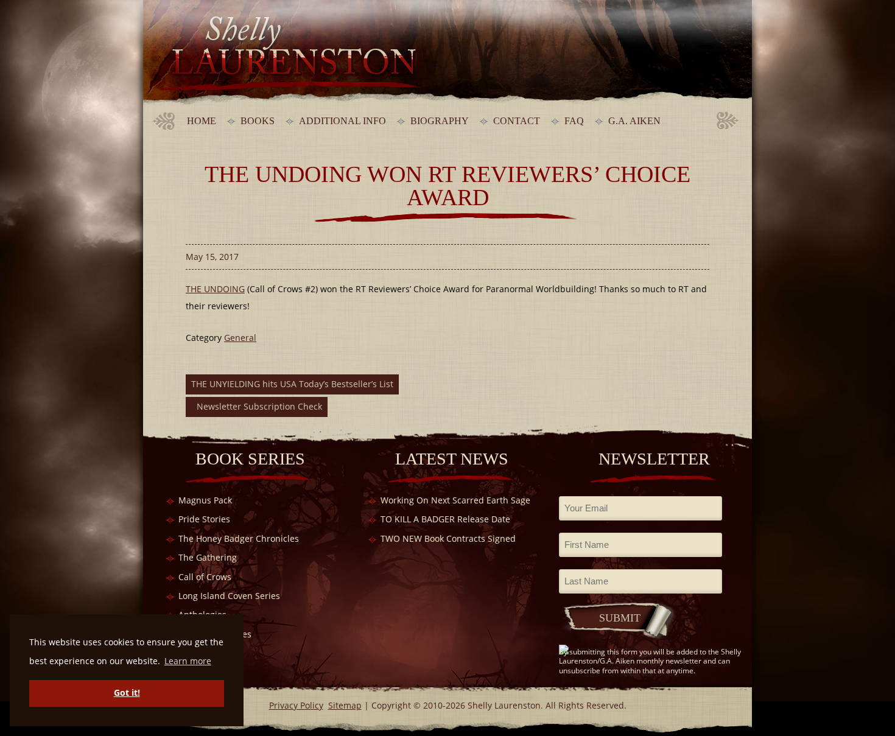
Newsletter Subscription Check (259, 406)
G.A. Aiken (634, 121)
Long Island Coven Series (229, 595)
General (240, 337)
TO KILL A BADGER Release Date (445, 519)
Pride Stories (204, 519)
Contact (516, 121)
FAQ (574, 121)
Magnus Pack (205, 500)
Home (201, 121)
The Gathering (207, 557)
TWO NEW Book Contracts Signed (448, 538)
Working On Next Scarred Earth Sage (455, 500)
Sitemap (345, 705)
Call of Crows (204, 577)
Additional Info (342, 121)
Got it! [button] (127, 692)
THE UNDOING (215, 289)
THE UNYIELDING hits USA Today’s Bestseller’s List (292, 384)
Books (257, 121)
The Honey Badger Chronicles (238, 538)
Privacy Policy (296, 705)
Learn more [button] (187, 661)
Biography (439, 121)
